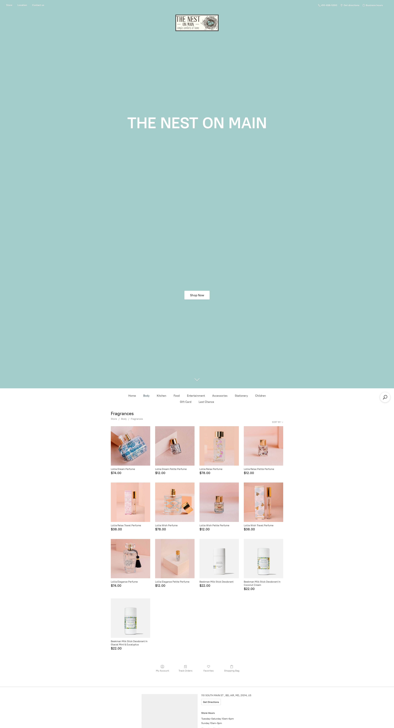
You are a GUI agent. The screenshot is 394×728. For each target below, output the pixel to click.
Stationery (241, 395)
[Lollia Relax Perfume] (219, 446)
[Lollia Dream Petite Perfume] (175, 446)
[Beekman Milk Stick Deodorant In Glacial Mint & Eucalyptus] (130, 618)
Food (177, 395)
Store (9, 5)
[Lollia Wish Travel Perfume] (263, 502)
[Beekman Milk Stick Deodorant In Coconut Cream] (263, 558)
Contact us (38, 5)
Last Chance (206, 402)
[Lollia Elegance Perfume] (130, 558)
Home (132, 395)
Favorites (208, 670)
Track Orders (185, 670)
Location (22, 5)
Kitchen (161, 395)
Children (260, 395)
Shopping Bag (231, 670)
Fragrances (137, 418)
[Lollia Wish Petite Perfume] (219, 502)
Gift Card (185, 402)
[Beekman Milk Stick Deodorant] (219, 558)
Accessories (219, 395)
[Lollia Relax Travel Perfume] (130, 502)
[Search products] (385, 397)
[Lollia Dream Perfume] (130, 446)
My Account (162, 670)
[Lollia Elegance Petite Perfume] (175, 558)
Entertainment (196, 395)
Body (146, 395)
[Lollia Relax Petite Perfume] (263, 446)
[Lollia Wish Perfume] (175, 502)
